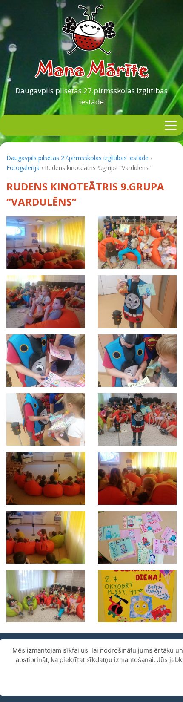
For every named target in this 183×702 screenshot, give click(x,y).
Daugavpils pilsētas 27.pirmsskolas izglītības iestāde (91, 96)
